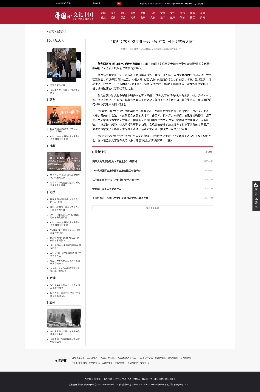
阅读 (133, 17)
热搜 (53, 192)
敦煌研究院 (173, 358)
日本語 (167, 4)
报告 (182, 13)
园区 (192, 17)
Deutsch (159, 4)
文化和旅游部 (78, 358)
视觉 (103, 17)
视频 (53, 146)
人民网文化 (107, 363)
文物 (162, 13)
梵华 (143, 13)
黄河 (202, 17)
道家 (143, 17)
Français (151, 4)
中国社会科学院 (145, 358)
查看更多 (209, 152)
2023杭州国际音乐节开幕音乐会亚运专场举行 (116, 170)
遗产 (162, 17)
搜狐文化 (144, 363)
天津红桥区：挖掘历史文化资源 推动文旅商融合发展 (120, 198)
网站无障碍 (256, 198)
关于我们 (89, 379)
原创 (113, 13)
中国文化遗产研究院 (126, 358)
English (143, 4)
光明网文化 (132, 363)
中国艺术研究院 (107, 358)
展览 (123, 17)
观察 (113, 17)
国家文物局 (92, 358)
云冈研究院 (186, 358)
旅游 (192, 13)
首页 (51, 31)
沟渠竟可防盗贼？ (58, 85)
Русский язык (177, 4)
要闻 (103, 13)
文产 (172, 13)
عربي (195, 4)
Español (188, 4)
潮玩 (123, 13)
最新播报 (61, 31)
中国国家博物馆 (79, 363)
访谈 (182, 17)
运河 (202, 13)
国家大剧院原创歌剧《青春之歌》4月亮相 (114, 161)
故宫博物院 (160, 358)
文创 (152, 17)
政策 (172, 17)
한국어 (202, 4)
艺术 (152, 13)
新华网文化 (94, 363)
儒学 (133, 13)
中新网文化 (120, 363)
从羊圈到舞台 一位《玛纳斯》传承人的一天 (115, 179)
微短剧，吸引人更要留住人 (106, 189)
